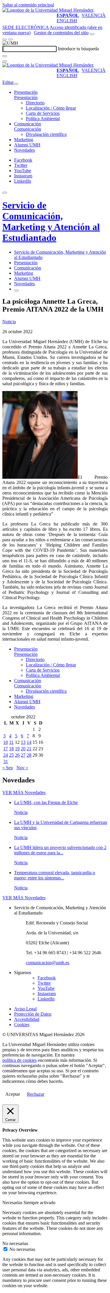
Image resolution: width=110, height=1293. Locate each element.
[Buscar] (4, 56)
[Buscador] (92, 34)
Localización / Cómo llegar (51, 108)
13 (23, 742)
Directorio (35, 102)
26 (17, 755)
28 (29, 755)
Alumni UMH (27, 144)
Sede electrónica (25, 27)
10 (5, 742)
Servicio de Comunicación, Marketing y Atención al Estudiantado (51, 221)
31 (5, 761)
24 (5, 755)
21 (29, 748)
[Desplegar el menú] (10, 39)
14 (29, 742)
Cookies (21, 1024)
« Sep (7, 767)
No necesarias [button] (15, 1243)
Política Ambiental (43, 118)
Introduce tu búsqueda (78, 48)
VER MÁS (23, 792)
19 (17, 748)
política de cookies (19, 1060)
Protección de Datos (32, 1014)
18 (11, 748)
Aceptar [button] (12, 1094)
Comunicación (27, 123)
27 (23, 755)
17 (5, 748)
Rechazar (35, 1094)
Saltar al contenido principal (28, 4)
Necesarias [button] (12, 1202)
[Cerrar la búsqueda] (4, 61)
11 (11, 742)
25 (11, 755)
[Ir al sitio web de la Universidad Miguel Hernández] (48, 10)
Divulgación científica (46, 134)
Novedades (24, 150)
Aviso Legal (25, 1008)
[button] (26, 97)
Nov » (22, 767)
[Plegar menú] (15, 84)
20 (23, 748)
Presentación (26, 92)
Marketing (23, 139)
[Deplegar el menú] (16, 290)
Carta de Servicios (43, 113)
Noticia (9, 321)
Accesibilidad (26, 1019)
